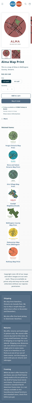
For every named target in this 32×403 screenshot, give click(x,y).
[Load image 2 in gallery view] (16, 54)
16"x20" (17, 81)
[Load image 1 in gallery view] (6, 54)
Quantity (4, 85)
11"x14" (6, 81)
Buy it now (16, 101)
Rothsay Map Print (13, 262)
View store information (11, 114)
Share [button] (6, 119)
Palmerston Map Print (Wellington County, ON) (13, 244)
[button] (2, 4)
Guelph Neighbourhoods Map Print (13, 206)
